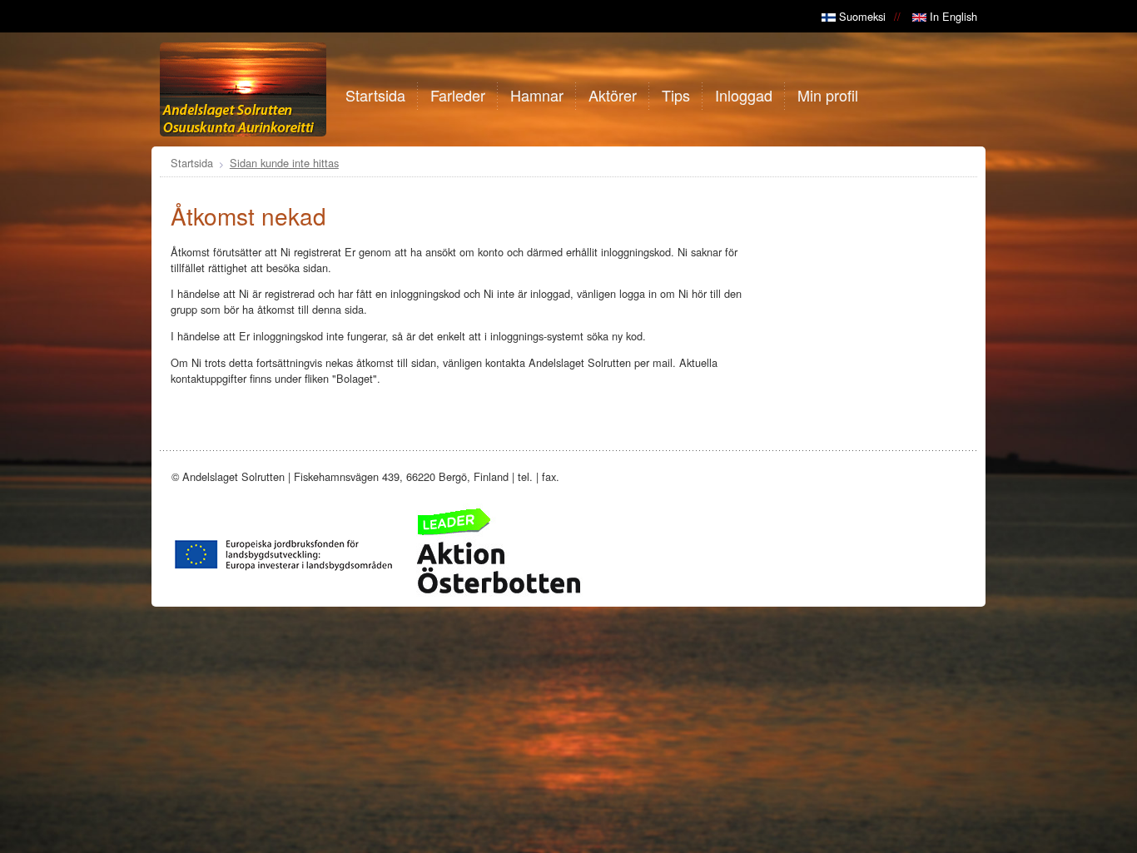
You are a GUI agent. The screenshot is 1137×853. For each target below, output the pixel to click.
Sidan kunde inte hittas (284, 163)
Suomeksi (861, 16)
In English (951, 16)
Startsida (192, 163)
